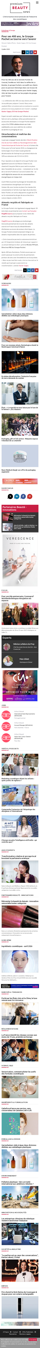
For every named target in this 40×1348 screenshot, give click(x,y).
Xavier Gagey (23, 265)
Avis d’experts (8, 850)
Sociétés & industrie (11, 1249)
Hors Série (6, 940)
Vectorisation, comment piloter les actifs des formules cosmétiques (19, 1073)
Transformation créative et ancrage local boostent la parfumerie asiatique (19, 857)
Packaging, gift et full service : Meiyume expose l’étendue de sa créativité (20, 440)
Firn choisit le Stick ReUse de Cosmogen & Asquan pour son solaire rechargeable (19, 1293)
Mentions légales (25, 1334)
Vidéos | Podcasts (10, 749)
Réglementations (10, 1029)
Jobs (4, 705)
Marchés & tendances (12, 992)
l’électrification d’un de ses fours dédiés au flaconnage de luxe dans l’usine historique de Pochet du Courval (19, 142)
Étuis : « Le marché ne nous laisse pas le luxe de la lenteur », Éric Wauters (20, 408)
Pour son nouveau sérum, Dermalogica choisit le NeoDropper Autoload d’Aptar (20, 346)
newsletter (13, 1334)
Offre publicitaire (27, 1332)
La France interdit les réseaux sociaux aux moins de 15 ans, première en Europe (19, 1036)
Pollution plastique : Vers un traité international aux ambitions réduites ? (18, 1183)
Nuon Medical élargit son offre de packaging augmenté (18, 471)
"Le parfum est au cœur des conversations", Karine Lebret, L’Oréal (20, 1256)
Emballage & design (8, 30)
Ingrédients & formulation (15, 1102)
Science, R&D (7, 1066)
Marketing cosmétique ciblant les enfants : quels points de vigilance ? (18, 779)
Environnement (9, 1176)
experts (7, 637)
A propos (6, 1332)
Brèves (5, 1286)
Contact (15, 1332)
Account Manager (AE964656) (23, 725)
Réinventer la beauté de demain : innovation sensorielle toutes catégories (20, 902)
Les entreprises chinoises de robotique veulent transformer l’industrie (18, 1220)
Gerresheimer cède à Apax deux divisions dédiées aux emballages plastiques (17, 315)
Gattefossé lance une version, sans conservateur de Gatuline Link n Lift (17, 1109)
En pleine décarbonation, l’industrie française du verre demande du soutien (19, 377)
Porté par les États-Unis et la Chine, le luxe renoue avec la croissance (19, 999)
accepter (33, 1339)
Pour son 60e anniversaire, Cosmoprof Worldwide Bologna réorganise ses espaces (18, 598)
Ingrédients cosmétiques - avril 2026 (17, 946)
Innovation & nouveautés (14, 1212)
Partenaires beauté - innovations (14, 508)
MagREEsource (7, 221)
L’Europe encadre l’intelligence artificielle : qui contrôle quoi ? (19, 841)
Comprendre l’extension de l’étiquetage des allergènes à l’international (18, 810)
